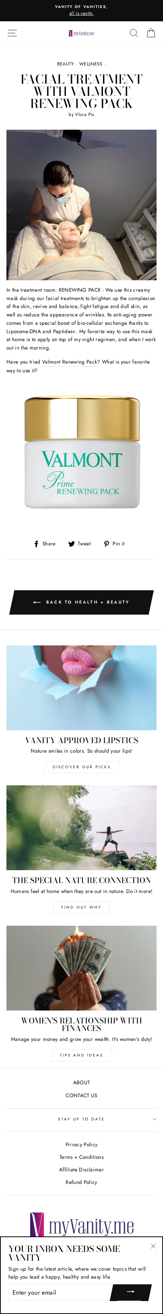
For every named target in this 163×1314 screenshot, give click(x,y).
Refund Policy (81, 1182)
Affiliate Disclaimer (81, 1169)
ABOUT (81, 1082)
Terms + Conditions (81, 1157)
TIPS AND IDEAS (81, 1055)
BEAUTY (65, 63)
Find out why (81, 907)
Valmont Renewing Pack (69, 361)
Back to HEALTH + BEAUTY (87, 602)
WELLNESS (91, 63)
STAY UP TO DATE (81, 1119)
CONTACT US (81, 1095)
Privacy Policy (82, 1144)
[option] (81, 10)
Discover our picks (82, 767)
